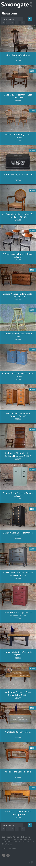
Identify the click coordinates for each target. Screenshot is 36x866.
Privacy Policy (12, 848)
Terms (4, 848)
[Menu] (32, 3)
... (19, 23)
